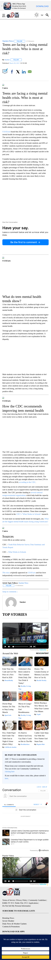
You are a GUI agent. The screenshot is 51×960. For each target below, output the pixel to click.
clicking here (9, 772)
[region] (25, 819)
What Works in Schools (17, 552)
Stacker (7, 60)
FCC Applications (31, 903)
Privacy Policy (21, 900)
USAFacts (6, 132)
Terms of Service (8, 900)
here (6, 778)
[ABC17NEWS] (15, 15)
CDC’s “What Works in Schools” (28, 514)
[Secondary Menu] (5, 15)
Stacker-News (23, 583)
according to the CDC (27, 482)
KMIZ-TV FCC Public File (12, 903)
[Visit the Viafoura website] (44, 850)
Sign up (44, 787)
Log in (39, 787)
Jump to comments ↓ (10, 592)
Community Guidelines (37, 900)
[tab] (9, 804)
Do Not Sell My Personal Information (16, 906)
